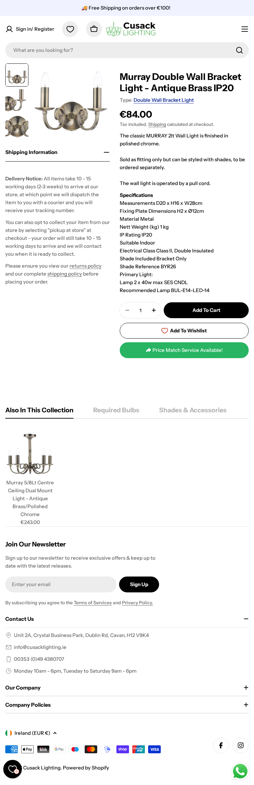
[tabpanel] (127, 477)
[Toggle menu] (245, 29)
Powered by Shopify (86, 768)
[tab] (39, 412)
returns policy (85, 266)
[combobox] (127, 50)
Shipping (157, 124)
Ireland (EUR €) (32, 733)
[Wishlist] (70, 29)
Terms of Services (93, 603)
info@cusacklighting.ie (40, 647)
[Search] (239, 50)
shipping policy (64, 274)
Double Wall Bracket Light (164, 100)
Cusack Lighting (42, 768)
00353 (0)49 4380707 (39, 659)
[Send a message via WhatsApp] (240, 771)
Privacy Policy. (137, 603)
